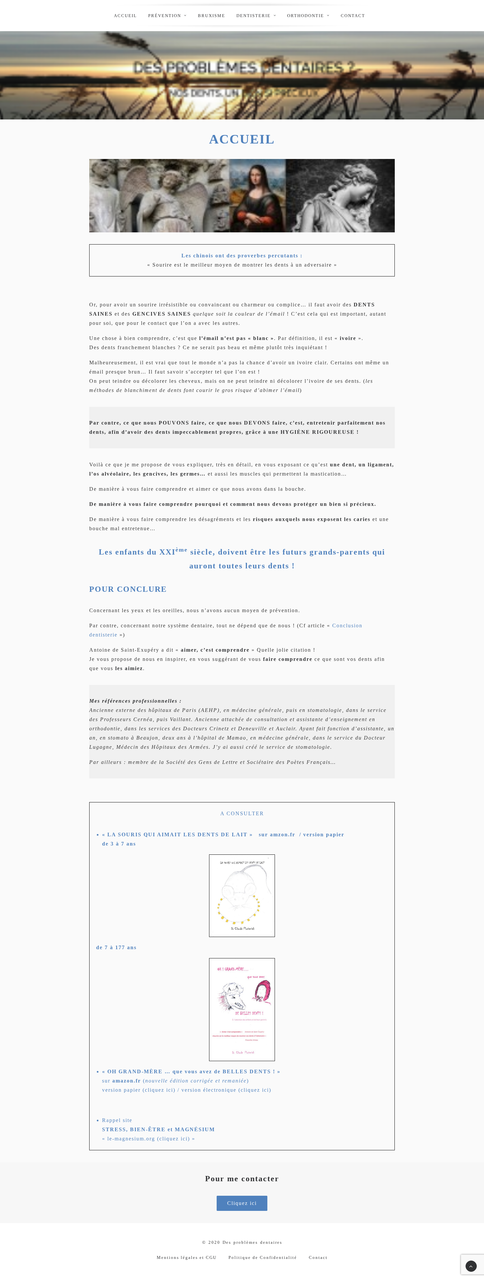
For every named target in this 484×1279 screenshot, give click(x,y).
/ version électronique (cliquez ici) (223, 1090)
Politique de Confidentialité (263, 1257)
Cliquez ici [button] (242, 1203)
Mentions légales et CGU (187, 1257)
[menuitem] (125, 15)
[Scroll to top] (471, 1265)
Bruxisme (211, 15)
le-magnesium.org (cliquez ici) (148, 1138)
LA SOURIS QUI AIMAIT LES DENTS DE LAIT (176, 834)
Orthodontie (305, 15)
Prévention (164, 15)
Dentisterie (253, 15)
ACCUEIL (125, 15)
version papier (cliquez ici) (138, 1090)
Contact (353, 15)
